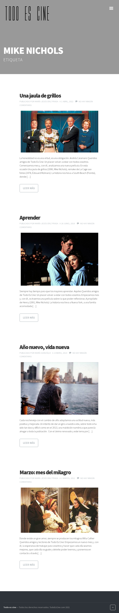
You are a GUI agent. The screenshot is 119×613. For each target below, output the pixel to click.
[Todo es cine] (28, 13)
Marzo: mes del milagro (45, 472)
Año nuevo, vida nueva (44, 347)
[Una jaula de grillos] (59, 131)
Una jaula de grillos (40, 95)
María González (43, 353)
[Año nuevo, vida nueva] (59, 388)
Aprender (30, 217)
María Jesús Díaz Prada (46, 101)
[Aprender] (59, 259)
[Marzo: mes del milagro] (59, 510)
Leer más (29, 188)
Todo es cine (9, 607)
